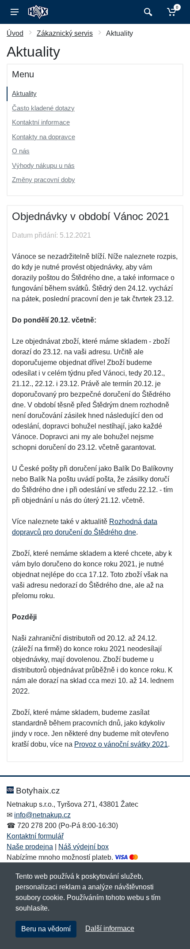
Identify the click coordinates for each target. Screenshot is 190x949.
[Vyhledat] (147, 12)
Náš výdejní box (83, 846)
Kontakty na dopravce (43, 136)
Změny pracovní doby (43, 179)
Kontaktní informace (41, 122)
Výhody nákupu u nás (43, 165)
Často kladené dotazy (43, 108)
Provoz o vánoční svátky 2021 (121, 744)
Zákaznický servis (65, 33)
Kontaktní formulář (35, 836)
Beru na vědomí (46, 929)
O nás (21, 151)
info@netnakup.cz (42, 815)
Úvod (15, 33)
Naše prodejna (30, 846)
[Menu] (15, 12)
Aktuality (24, 93)
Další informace (109, 928)
